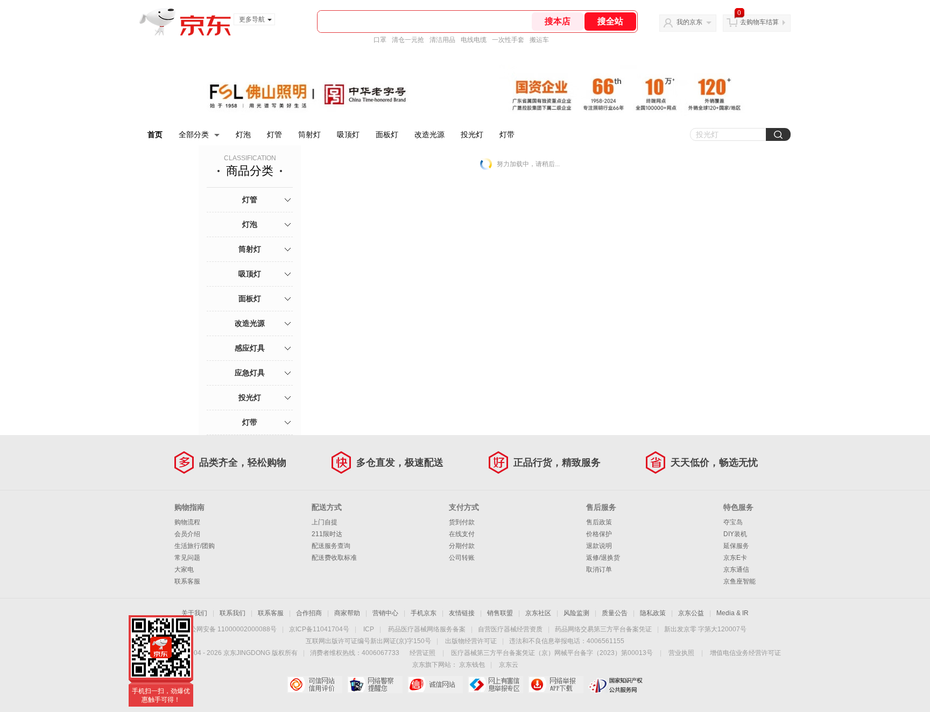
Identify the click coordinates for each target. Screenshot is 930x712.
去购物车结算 (759, 22)
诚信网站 (435, 684)
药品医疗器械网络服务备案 (427, 629)
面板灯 (387, 134)
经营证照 (422, 653)
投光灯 (472, 134)
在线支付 (462, 534)
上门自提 (324, 522)
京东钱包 (472, 664)
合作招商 (309, 613)
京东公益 (691, 613)
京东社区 (538, 613)
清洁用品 (442, 40)
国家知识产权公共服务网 (616, 684)
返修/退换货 (603, 557)
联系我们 (232, 613)
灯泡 (243, 134)
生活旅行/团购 (194, 546)
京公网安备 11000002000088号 (230, 629)
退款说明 (599, 546)
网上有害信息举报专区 (495, 684)
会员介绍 (187, 534)
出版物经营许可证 (471, 641)
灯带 (507, 134)
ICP (368, 629)
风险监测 (576, 613)
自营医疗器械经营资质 (510, 629)
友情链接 (462, 613)
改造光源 (429, 134)
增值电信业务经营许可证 (745, 653)
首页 (155, 134)
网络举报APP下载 (555, 684)
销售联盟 (500, 613)
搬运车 (539, 40)
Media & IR (732, 613)
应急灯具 (250, 372)
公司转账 (462, 557)
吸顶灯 (348, 134)
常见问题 (187, 557)
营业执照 (681, 653)
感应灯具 (250, 348)
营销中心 (385, 613)
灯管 (274, 134)
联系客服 (187, 581)
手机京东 (423, 613)
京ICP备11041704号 (319, 629)
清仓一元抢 (408, 40)
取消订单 (599, 569)
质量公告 (615, 613)
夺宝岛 (733, 522)
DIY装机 (735, 534)
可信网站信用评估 (314, 684)
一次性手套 (508, 40)
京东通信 (736, 569)
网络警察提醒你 (375, 684)
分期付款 (462, 546)
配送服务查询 (331, 546)
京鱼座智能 (739, 581)
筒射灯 (309, 134)
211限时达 (327, 534)
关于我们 (194, 613)
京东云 (508, 664)
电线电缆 (474, 40)
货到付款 (462, 522)
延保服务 (736, 546)
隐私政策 (653, 613)
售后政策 (599, 522)
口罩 (380, 40)
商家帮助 (347, 613)
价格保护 (599, 534)
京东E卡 (735, 557)
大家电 (184, 569)
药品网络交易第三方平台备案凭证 (603, 629)
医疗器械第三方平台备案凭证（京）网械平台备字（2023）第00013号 (552, 653)
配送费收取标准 (334, 557)
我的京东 (689, 22)
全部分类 (194, 134)
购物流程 (187, 522)
